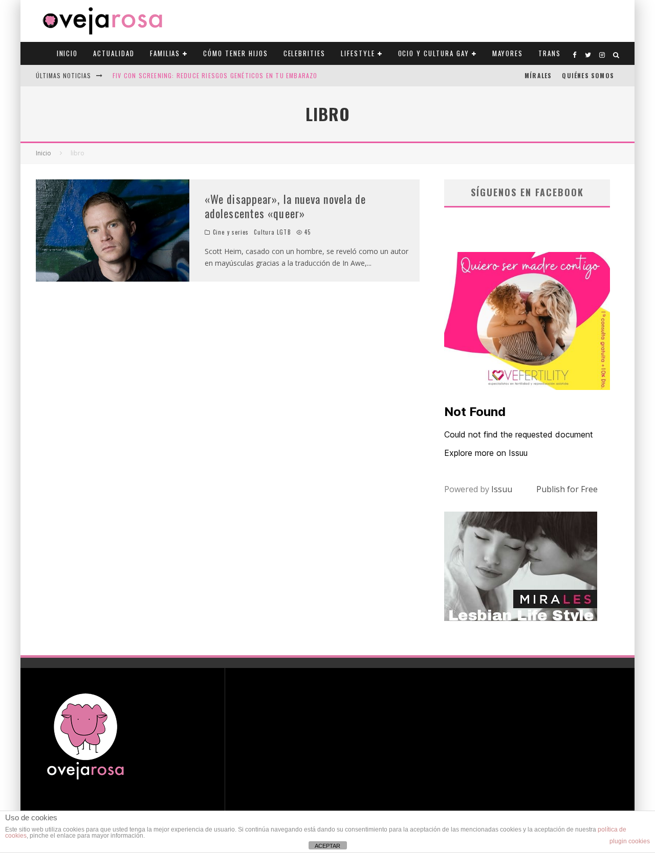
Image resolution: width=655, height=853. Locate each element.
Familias (165, 53)
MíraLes (538, 75)
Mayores (507, 53)
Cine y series (231, 232)
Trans (549, 53)
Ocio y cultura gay (433, 53)
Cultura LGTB (272, 232)
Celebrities (304, 53)
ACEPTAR (327, 846)
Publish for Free (567, 489)
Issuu (501, 489)
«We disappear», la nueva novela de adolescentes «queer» (285, 206)
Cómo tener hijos (235, 53)
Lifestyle (358, 53)
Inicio (67, 53)
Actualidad (114, 53)
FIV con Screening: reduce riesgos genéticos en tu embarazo (215, 75)
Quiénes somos (588, 75)
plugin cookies (629, 841)
